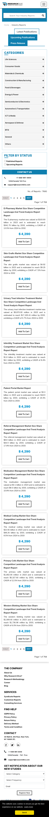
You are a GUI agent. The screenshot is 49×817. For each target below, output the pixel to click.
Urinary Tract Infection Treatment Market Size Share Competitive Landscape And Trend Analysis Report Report (23, 302)
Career (7, 682)
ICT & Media (10, 116)
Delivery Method (11, 723)
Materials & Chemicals (14, 73)
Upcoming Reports (14, 164)
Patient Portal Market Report (17, 388)
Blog (6, 686)
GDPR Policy (9, 714)
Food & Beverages (12, 87)
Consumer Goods (12, 66)
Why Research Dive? (13, 676)
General (8, 137)
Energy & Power (12, 94)
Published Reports (14, 161)
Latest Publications (27, 31)
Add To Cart (23, 241)
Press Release (18, 43)
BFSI (7, 130)
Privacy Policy (10, 717)
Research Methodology (14, 679)
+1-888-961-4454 (23, 178)
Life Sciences (10, 59)
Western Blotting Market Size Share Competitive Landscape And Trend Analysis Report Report (24, 609)
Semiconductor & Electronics (17, 102)
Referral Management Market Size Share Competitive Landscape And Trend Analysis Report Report (24, 429)
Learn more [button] (28, 807)
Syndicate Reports (12, 696)
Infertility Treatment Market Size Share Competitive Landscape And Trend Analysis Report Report (24, 346)
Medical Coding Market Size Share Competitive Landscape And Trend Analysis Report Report (24, 519)
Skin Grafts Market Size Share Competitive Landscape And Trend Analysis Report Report (24, 257)
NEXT (29, 198)
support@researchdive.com (19, 185)
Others (8, 144)
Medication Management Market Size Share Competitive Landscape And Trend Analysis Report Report (24, 474)
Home (6, 25)
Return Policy (10, 720)
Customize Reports (12, 700)
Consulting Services (13, 703)
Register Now (24, 793)
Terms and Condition (13, 727)
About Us (8, 673)
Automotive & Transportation (17, 109)
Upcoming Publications (23, 37)
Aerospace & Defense (14, 123)
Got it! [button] (24, 812)
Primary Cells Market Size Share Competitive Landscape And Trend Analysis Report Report (24, 564)
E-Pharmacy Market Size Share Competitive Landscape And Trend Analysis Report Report (24, 212)
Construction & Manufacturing (18, 80)
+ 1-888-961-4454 (15, 752)
